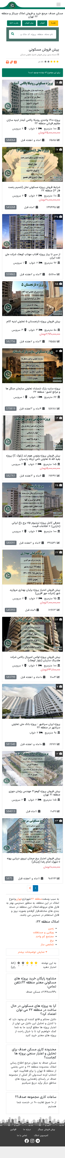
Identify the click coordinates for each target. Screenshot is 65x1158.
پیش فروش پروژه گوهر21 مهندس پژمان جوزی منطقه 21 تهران (34, 793)
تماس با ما (22, 1135)
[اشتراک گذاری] (15, 62)
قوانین (13, 1129)
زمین (51, 929)
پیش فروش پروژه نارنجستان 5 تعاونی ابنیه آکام (33, 322)
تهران (19, 899)
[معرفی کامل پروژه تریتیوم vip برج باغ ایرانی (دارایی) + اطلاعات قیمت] (32, 500)
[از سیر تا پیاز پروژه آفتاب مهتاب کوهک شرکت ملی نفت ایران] (32, 231)
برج (52, 941)
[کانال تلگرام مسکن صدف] (38, 1142)
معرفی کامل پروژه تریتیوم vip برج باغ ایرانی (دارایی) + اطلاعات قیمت (36, 524)
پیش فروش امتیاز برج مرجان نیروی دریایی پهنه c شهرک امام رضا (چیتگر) (33, 860)
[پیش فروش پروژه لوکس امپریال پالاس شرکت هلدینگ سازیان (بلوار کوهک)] (32, 634)
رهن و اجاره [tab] (14, 23)
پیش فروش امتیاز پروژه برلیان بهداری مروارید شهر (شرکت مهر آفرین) (35, 591)
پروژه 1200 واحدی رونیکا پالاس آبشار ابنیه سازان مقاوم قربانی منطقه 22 (33, 121)
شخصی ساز (47, 945)
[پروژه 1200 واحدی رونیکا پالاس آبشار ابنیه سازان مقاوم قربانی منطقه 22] (32, 97)
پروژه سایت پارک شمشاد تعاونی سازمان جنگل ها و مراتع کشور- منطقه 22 (33, 390)
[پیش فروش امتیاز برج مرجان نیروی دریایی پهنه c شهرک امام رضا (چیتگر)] (32, 836)
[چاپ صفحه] (7, 62)
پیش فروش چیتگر (46, 1129)
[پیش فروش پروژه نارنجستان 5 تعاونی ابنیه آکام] (32, 299)
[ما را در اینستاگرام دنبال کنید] (32, 1142)
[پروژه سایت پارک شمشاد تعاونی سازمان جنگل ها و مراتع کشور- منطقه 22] (32, 366)
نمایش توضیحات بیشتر (32, 952)
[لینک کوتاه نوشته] (11, 62)
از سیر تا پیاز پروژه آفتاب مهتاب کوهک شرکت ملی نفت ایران (32, 256)
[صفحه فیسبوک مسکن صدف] (26, 1142)
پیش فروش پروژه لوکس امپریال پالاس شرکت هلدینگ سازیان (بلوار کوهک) (35, 658)
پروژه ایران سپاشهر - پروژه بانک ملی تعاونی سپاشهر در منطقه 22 (36, 725)
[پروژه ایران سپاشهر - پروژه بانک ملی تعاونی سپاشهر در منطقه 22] (32, 701)
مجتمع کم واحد (45, 937)
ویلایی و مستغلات (43, 933)
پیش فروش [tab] (29, 23)
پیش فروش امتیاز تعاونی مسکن (33, 54)
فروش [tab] (42, 23)
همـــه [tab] (53, 23)
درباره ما (27, 1129)
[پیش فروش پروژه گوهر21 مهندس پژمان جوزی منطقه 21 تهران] (32, 768)
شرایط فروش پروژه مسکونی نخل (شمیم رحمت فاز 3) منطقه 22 (34, 188)
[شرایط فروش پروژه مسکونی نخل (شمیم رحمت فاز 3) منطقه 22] (32, 164)
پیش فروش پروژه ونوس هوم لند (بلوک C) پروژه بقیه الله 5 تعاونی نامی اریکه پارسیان (33, 457)
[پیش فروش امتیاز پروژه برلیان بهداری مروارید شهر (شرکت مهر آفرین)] (32, 567)
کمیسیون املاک (41, 1135)
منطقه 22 (36, 899)
